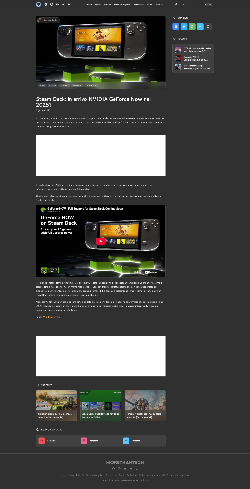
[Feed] (69, 4)
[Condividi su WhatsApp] (192, 26)
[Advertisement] (101, 155)
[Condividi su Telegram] (200, 26)
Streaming (91, 85)
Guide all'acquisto (122, 4)
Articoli (107, 4)
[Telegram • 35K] (63, 4)
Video (142, 475)
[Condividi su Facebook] (175, 26)
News (98, 4)
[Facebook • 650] (46, 4)
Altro (158, 4)
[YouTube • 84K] (57, 4)
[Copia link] (208, 26)
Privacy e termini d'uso (178, 475)
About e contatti (156, 475)
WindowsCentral (52, 316)
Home (89, 4)
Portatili (77, 85)
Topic (149, 4)
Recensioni (139, 4)
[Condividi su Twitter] (184, 26)
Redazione (132, 475)
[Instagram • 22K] (51, 4)
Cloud (52, 85)
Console (64, 85)
